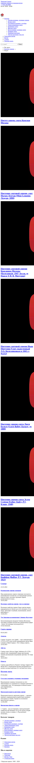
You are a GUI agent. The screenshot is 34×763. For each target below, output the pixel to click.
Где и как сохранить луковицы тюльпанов (15, 678)
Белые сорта (12, 22)
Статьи (6, 39)
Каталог (6, 18)
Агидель (3, 636)
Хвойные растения (14, 33)
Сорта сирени (6, 629)
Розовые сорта (12, 31)
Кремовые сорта (13, 26)
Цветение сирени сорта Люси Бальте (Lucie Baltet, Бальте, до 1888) (16, 426)
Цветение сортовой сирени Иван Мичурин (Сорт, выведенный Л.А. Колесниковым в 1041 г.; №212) (17, 350)
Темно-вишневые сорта (15, 25)
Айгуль (3, 648)
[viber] (2, 12)
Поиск (20, 44)
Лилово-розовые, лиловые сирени (18, 20)
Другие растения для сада (16, 34)
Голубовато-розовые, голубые (17, 23)
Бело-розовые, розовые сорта (17, 30)
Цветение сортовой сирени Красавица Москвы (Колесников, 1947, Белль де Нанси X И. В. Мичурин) (14, 272)
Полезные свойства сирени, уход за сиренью (15, 604)
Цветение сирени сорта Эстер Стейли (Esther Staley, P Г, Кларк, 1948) (15, 501)
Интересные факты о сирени (10, 705)
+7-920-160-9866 (6, 4)
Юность (3, 661)
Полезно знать (8, 41)
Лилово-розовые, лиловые (12, 720)
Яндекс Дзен (8, 757)
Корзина (7, 746)
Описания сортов (9, 36)
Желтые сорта (12, 28)
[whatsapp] (2, 8)
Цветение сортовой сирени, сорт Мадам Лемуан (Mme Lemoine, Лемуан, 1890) (17, 195)
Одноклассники (9, 758)
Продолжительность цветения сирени (13, 692)
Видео (6, 38)
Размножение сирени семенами (11, 590)
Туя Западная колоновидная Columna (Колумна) (16, 617)
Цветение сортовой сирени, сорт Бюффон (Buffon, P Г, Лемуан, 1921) (17, 577)
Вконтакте (7, 753)
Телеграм (7, 755)
